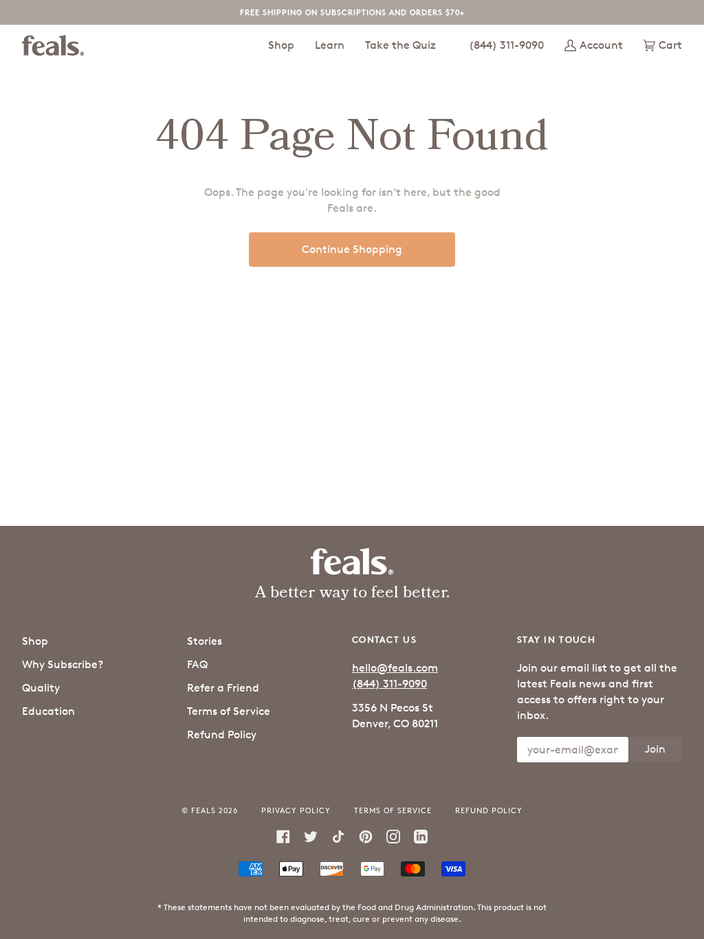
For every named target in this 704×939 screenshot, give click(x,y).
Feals (203, 810)
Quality (41, 687)
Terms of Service (228, 711)
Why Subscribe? (62, 664)
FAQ (197, 664)
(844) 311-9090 (389, 683)
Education (48, 711)
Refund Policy (221, 734)
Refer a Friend (223, 687)
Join (655, 748)
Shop (35, 641)
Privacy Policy (296, 810)
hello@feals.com (395, 667)
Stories (204, 641)
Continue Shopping (352, 249)
